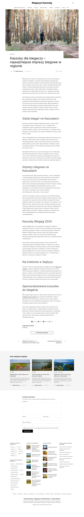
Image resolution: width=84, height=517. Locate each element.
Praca (68, 7)
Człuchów (13, 453)
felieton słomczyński (14, 487)
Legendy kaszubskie (52, 447)
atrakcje (12, 489)
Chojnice (13, 449)
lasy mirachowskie (14, 482)
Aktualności (29, 7)
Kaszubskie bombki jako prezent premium (52, 459)
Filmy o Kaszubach (40, 493)
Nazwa (24, 416)
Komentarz (25, 401)
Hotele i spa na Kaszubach (65, 452)
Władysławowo (31, 212)
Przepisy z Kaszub (49, 493)
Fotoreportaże (32, 493)
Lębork (20, 453)
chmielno (21, 474)
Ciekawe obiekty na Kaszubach (66, 464)
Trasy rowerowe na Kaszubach (66, 456)
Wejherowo (14, 455)
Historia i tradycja (43, 7)
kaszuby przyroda (14, 472)
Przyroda (51, 7)
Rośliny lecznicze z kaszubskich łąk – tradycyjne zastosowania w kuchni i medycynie (36, 448)
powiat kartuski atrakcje (15, 478)
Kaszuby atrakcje (19, 463)
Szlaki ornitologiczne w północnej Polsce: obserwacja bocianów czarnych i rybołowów (36, 483)
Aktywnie (36, 7)
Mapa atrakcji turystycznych (19, 7)
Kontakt (63, 7)
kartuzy (21, 470)
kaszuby (12, 463)
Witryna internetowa (26, 422)
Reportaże (20, 493)
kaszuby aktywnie (14, 470)
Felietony (15, 493)
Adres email (46, 416)
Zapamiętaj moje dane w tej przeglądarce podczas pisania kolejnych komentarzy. (41, 428)
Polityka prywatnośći (66, 493)
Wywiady (26, 493)
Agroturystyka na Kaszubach (65, 446)
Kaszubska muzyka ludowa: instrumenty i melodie (52, 470)
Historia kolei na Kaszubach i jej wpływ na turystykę (52, 453)
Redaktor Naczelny (19, 71)
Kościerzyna (14, 451)
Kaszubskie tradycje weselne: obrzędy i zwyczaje (52, 476)
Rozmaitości (57, 7)
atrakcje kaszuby (14, 465)
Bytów (21, 451)
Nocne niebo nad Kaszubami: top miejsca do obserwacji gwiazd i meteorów (36, 474)
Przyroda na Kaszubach (64, 462)
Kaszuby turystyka (14, 474)
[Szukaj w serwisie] (73, 2)
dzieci (35, 248)
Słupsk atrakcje (14, 476)
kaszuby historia (14, 468)
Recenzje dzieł (58, 493)
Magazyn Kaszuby (42, 2)
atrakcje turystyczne (15, 480)
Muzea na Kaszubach (64, 454)
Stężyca (57, 277)
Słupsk (20, 449)
